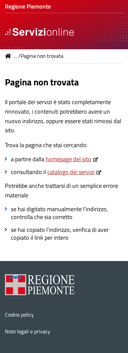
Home (8, 55)
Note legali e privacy (27, 331)
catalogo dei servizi (71, 171)
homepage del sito (68, 159)
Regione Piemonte (28, 6)
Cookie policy (19, 315)
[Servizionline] (39, 31)
